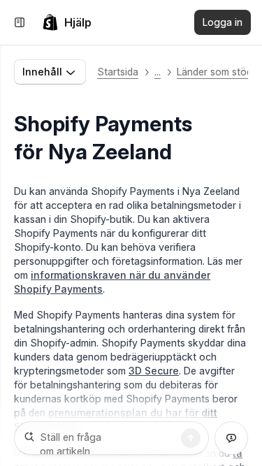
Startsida (117, 72)
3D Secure (154, 371)
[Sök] (191, 438)
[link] (67, 22)
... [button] (157, 72)
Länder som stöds (217, 72)
